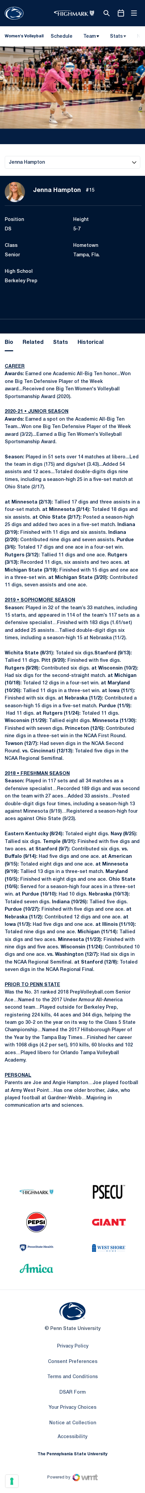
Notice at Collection (72, 1423)
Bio (9, 342)
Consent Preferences (72, 1362)
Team (89, 36)
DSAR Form (72, 1392)
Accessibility (72, 1436)
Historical (91, 342)
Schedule (61, 36)
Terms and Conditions (72, 1377)
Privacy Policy (72, 1346)
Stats (116, 36)
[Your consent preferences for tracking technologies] (11, 1481)
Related (33, 342)
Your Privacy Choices (72, 1407)
